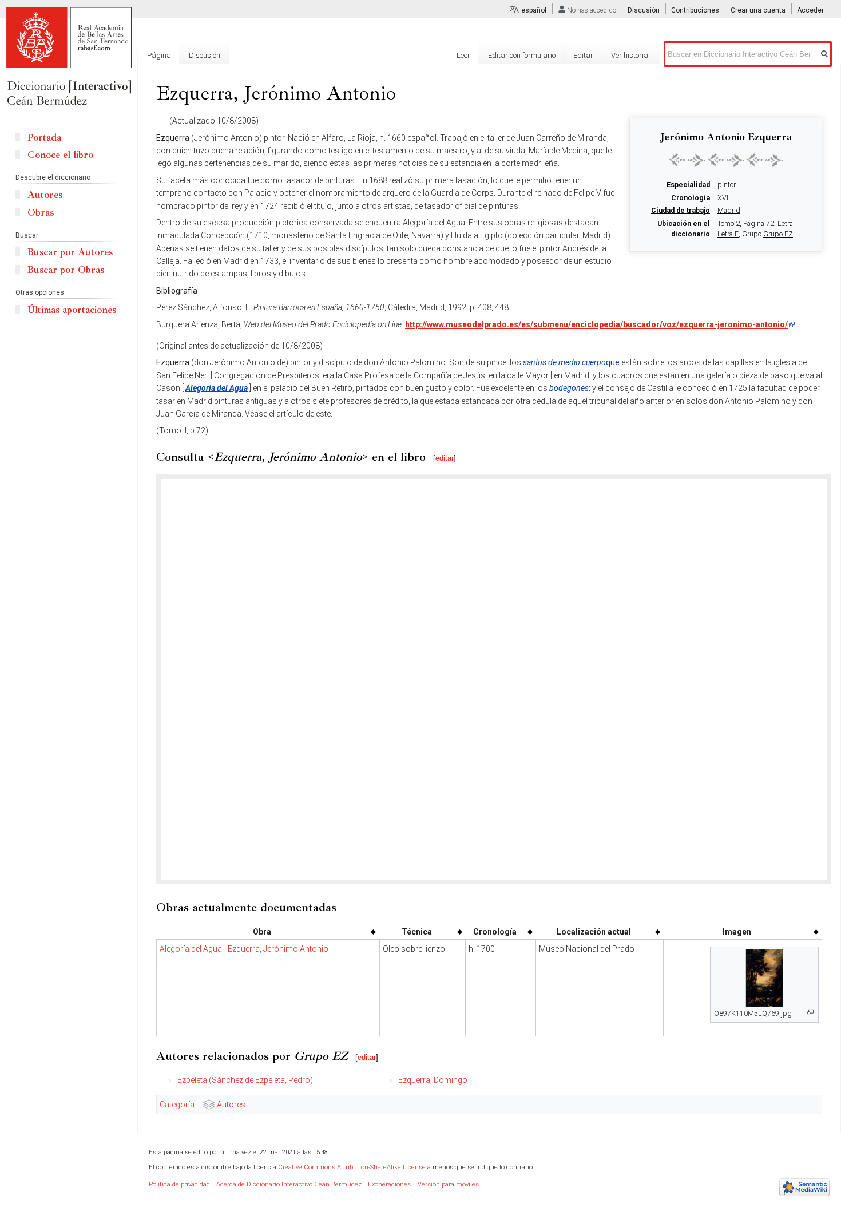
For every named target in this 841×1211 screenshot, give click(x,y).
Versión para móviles (448, 1184)
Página (159, 55)
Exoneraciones (389, 1184)
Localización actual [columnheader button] (594, 931)
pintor (726, 185)
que (571, 362)
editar (444, 458)
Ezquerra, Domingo (432, 1080)
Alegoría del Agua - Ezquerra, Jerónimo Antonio (244, 948)
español (533, 10)
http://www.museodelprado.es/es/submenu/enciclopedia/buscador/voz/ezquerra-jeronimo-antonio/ (596, 324)
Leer (463, 55)
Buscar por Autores (70, 252)
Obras (40, 212)
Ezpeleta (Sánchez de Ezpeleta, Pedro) (245, 1080)
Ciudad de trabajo (680, 211)
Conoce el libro (60, 155)
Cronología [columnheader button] (495, 931)
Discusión (644, 10)
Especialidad (688, 185)
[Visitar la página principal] (69, 57)
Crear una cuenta (758, 10)
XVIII (724, 198)
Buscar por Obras (65, 270)
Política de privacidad (179, 1184)
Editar (583, 55)
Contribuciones (695, 10)
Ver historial (630, 55)
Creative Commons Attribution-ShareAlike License (352, 1167)
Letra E (728, 234)
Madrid (728, 211)
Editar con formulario (522, 55)
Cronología (690, 198)
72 (770, 224)
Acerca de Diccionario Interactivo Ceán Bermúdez (289, 1184)
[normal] (726, 160)
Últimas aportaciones (71, 310)
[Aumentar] (810, 1012)
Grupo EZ (778, 234)
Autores (231, 1104)
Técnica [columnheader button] (417, 931)
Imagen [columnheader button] (737, 931)
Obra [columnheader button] (262, 931)
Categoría (177, 1104)
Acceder (810, 10)
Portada (44, 138)
